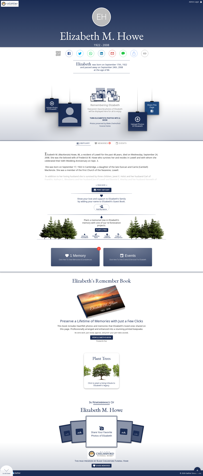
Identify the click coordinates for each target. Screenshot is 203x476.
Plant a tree (101, 230)
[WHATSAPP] (90, 53)
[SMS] (123, 53)
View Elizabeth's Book (101, 337)
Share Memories (103, 466)
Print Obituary (102, 190)
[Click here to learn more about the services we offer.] (101, 454)
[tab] (83, 143)
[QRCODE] (58, 53)
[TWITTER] (79, 53)
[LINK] (144, 53)
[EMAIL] (112, 53)
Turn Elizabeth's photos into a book (105, 119)
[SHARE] (133, 53)
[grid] (101, 111)
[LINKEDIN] (101, 53)
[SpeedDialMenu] (197, 470)
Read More (101, 185)
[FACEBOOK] (69, 53)
